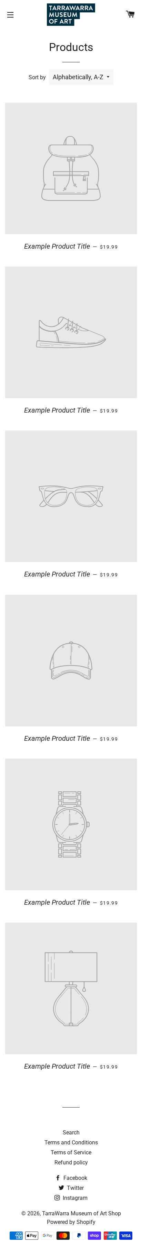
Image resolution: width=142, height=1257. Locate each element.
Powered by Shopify (71, 1222)
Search (71, 1132)
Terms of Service (71, 1152)
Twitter (74, 1188)
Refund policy (71, 1162)
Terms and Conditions (71, 1142)
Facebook (74, 1178)
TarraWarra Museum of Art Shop (81, 1213)
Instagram (74, 1198)
